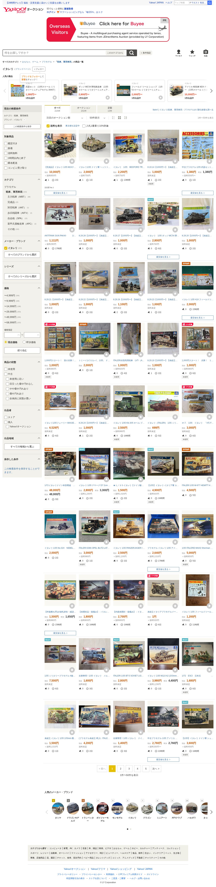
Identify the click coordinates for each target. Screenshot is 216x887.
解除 (24, 119)
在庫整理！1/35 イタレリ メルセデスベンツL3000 (94, 676)
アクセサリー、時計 (95, 853)
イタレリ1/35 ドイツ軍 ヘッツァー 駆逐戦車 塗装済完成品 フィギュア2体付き (94, 167)
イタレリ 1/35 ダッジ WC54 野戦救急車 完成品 (163, 235)
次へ (210, 91)
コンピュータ (55, 848)
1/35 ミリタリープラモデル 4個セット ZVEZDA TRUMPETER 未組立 (60, 676)
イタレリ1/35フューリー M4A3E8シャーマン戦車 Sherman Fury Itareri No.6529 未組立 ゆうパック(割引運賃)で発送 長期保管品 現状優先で (60, 423)
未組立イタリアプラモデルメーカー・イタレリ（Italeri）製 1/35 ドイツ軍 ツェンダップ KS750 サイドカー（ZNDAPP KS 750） (163, 612)
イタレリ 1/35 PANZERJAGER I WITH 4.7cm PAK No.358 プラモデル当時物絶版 (129, 548)
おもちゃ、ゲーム (30, 62)
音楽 (85, 848)
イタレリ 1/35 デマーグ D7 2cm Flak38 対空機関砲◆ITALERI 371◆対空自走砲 (94, 485)
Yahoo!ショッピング (121, 869)
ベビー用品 (89, 858)
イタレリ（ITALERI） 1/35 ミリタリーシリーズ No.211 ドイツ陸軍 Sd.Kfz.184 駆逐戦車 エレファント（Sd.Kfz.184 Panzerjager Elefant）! (163, 423)
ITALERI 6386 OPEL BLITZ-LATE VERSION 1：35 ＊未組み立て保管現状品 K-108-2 (94, 548)
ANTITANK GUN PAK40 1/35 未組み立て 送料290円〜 (60, 235)
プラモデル (47, 62)
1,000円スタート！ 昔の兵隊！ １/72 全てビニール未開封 (60, 360)
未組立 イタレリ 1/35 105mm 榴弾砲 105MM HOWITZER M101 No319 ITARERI (60, 738)
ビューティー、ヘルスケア (118, 853)
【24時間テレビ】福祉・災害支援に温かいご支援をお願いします (38, 3)
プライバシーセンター (92, 874)
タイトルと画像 (113, 117)
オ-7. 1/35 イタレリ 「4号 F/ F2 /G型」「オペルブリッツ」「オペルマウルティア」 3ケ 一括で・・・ (197, 423)
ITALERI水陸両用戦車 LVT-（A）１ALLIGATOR (129, 360)
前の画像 (47, 812)
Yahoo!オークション (74, 869)
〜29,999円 (12, 311)
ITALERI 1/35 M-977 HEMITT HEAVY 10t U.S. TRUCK (197, 485)
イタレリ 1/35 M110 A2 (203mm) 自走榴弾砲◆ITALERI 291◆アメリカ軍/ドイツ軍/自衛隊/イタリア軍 (163, 676)
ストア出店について (98, 878)
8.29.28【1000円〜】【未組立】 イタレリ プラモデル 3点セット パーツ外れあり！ (94, 235)
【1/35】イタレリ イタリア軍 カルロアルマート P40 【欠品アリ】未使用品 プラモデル (163, 485)
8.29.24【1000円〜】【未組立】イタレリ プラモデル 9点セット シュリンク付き (94, 423)
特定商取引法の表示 (75, 878)
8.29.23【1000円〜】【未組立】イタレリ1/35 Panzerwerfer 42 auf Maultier (163, 299)
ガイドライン (153, 874)
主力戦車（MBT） (19, 196)
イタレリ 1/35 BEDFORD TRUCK (129, 167)
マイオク (178, 56)
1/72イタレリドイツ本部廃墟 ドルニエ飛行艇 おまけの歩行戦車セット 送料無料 (60, 485)
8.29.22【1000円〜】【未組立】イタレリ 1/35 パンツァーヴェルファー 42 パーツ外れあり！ (94, 299)
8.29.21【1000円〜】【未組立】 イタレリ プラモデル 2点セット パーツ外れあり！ (60, 299)
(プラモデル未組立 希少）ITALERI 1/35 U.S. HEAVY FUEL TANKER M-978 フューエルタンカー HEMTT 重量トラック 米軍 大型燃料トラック (94, 738)
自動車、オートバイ (60, 853)
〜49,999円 (12, 317)
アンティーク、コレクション (165, 848)
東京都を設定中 (72, 126)
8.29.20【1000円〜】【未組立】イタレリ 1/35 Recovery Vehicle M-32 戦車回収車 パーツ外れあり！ (197, 235)
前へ (5, 91)
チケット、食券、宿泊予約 (69, 858)
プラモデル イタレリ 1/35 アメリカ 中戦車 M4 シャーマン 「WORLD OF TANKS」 (163, 548)
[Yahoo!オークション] (24, 8)
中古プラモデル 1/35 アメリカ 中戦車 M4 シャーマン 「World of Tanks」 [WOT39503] (163, 738)
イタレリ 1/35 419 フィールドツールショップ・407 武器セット (197, 299)
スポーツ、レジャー (39, 853)
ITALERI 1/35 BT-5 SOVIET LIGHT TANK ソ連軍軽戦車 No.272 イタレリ (129, 676)
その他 (13, 229)
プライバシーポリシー (67, 874)
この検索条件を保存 (22, 126)
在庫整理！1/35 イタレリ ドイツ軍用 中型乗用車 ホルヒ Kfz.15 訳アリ (129, 738)
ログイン (51, 12)
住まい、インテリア (154, 853)
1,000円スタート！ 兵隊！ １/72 (197, 360)
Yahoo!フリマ (98, 869)
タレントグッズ (103, 858)
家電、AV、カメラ (72, 848)
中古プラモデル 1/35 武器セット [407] (197, 167)
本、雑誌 (93, 848)
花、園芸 (51, 858)
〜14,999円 (12, 306)
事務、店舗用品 (37, 858)
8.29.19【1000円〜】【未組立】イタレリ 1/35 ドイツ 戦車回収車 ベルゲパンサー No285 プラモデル (163, 360)
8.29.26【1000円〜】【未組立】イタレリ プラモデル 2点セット (129, 299)
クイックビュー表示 (125, 117)
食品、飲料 (137, 853)
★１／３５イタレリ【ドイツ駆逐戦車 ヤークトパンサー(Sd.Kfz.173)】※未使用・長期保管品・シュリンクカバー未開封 (129, 485)
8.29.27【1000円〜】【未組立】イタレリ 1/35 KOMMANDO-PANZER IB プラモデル (129, 235)
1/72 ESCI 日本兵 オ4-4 (197, 676)
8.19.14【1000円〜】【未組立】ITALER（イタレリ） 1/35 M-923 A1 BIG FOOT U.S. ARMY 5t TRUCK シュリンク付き (163, 167)
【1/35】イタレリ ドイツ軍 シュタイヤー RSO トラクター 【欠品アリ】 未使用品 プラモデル (197, 738)
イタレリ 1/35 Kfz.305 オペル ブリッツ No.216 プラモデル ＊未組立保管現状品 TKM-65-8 (129, 423)
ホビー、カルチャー (141, 848)
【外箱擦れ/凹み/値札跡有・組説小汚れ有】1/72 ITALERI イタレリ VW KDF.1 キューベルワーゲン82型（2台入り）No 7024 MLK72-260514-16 (60, 612)
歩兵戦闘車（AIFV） (20, 213)
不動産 (140, 858)
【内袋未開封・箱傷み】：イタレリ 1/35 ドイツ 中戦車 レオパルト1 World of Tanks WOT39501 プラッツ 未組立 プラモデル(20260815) (129, 612)
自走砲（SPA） (17, 218)
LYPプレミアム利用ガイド (130, 874)
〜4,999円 (11, 295)
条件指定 (145, 53)
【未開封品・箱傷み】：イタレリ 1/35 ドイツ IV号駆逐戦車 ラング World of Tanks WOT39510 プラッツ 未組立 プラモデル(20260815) (94, 612)
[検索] (209, 3)
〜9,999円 (11, 300)
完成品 (13, 202)
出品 (205, 56)
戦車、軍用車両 (64, 62)
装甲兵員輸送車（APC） (22, 223)
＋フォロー (39, 69)
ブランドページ (22, 69)
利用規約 (110, 874)
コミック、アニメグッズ (123, 858)
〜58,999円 (12, 322)
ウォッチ (192, 56)
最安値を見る (59, 193)
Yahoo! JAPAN (156, 2)
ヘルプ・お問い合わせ (140, 878)
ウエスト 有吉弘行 (199, 3)
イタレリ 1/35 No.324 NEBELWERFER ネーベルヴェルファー (60, 548)
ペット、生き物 (172, 853)
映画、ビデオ (105, 848)
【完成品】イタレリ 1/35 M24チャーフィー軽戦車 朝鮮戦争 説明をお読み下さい (60, 167)
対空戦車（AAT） (18, 207)
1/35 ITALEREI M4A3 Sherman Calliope (197, 548)
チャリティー (151, 858)
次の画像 (210, 812)
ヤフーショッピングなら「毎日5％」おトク (81, 12)
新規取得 (68, 8)
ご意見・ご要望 (118, 878)
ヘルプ (169, 2)
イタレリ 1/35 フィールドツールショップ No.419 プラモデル (197, 612)
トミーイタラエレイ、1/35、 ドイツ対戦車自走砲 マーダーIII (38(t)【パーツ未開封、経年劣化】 (94, 360)
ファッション (77, 853)
